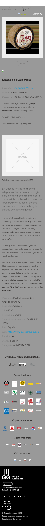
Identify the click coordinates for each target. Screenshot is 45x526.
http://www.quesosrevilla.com (24, 331)
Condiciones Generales (11, 519)
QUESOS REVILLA (23, 87)
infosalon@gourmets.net (12, 487)
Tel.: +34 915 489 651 (10, 490)
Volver (22, 63)
